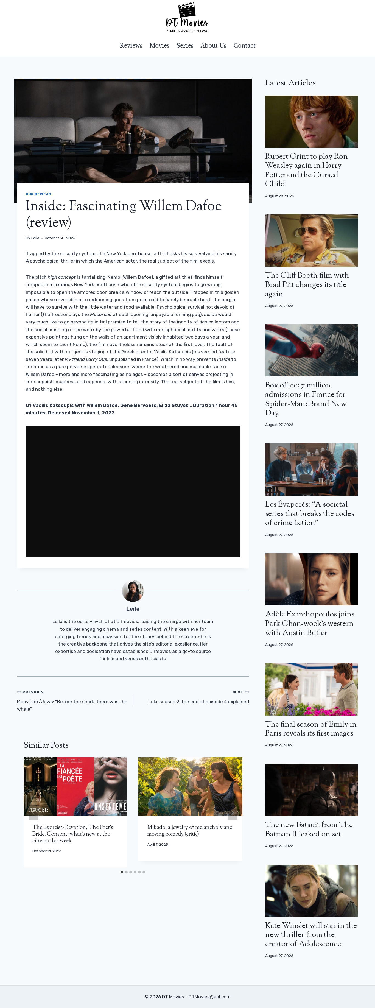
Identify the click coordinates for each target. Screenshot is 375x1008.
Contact (245, 45)
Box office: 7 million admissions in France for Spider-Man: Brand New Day (306, 399)
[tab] (122, 872)
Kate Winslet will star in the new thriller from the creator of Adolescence (311, 935)
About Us (213, 45)
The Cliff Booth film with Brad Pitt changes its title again (307, 285)
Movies (159, 45)
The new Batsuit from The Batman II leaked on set (309, 830)
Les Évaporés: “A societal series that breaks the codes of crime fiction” (309, 514)
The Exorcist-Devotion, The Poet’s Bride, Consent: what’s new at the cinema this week (72, 834)
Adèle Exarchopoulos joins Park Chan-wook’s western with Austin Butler (309, 623)
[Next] (232, 812)
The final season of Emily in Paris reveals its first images (311, 729)
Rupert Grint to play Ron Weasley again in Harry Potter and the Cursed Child (306, 170)
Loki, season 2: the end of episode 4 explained (199, 697)
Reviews (131, 45)
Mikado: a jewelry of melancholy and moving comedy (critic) (190, 831)
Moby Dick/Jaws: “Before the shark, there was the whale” (72, 701)
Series (185, 45)
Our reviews (38, 194)
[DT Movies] (187, 17)
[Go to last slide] (33, 812)
